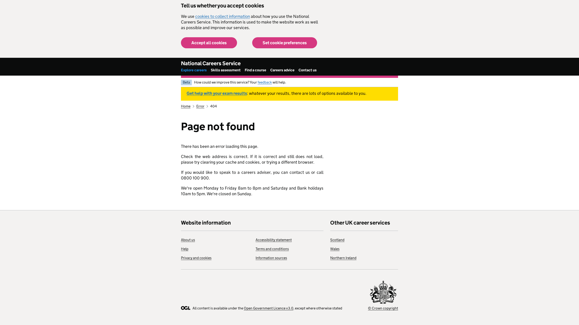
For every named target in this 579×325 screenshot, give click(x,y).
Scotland (337, 240)
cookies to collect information (222, 16)
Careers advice (282, 70)
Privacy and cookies (196, 258)
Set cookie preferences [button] (285, 42)
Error (200, 106)
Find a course (255, 70)
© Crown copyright (383, 308)
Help (184, 249)
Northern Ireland (343, 258)
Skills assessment (226, 70)
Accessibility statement (274, 240)
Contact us (308, 70)
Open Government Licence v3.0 (268, 308)
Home (185, 106)
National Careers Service (211, 63)
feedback (265, 82)
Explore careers (194, 70)
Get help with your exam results (217, 93)
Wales (334, 249)
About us (188, 240)
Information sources (271, 258)
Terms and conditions (272, 249)
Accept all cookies (209, 42)
